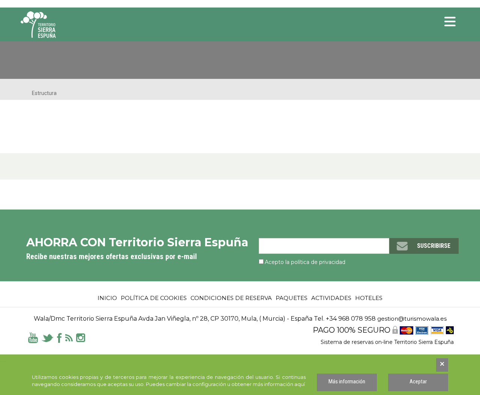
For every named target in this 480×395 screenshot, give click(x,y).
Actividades (331, 298)
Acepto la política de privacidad (305, 262)
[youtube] (33, 337)
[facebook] (59, 337)
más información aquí (279, 384)
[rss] (69, 337)
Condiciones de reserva (231, 298)
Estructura (44, 93)
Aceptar (418, 381)
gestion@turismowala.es (412, 318)
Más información (346, 381)
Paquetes (292, 298)
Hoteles (368, 298)
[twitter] (47, 337)
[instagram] (80, 337)
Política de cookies (154, 298)
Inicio (107, 298)
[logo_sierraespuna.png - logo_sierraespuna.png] (54, 24)
